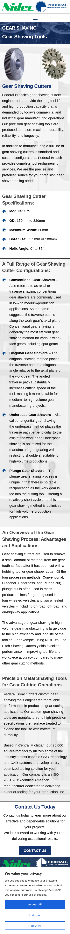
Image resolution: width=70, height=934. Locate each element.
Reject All (34, 925)
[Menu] (66, 28)
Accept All (35, 904)
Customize (35, 915)
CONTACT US (35, 851)
